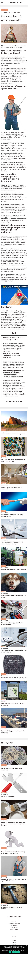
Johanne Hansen (16, 12)
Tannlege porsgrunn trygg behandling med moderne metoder (13, 651)
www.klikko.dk (15, 929)
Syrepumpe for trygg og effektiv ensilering (13, 569)
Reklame (14, 940)
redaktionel (4, 9)
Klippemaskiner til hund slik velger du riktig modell (13, 596)
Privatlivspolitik (16, 952)
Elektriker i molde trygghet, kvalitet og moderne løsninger (12, 623)
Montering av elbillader (8, 796)
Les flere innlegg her (14, 401)
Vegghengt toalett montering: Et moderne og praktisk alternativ (13, 880)
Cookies (14, 944)
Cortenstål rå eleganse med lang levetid (13, 434)
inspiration (4, 430)
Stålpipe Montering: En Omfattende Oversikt (11, 908)
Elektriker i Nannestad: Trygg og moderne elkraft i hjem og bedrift (13, 460)
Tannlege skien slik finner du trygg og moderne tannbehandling (12, 543)
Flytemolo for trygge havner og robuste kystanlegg (12, 732)
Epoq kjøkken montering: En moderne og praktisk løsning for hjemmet (13, 852)
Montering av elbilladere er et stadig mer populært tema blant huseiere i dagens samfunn (13, 824)
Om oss (14, 942)
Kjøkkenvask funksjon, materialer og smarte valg (11, 488)
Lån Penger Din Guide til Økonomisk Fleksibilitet (11, 769)
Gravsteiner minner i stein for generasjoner (13, 678)
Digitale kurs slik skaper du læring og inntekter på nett (12, 515)
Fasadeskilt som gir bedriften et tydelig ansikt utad (12, 704)
